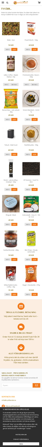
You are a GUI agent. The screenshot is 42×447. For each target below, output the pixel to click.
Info (7, 49)
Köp (14, 49)
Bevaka (14, 84)
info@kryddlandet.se (9, 400)
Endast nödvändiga (21, 439)
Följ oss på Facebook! (12, 406)
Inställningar (21, 434)
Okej (21, 444)
